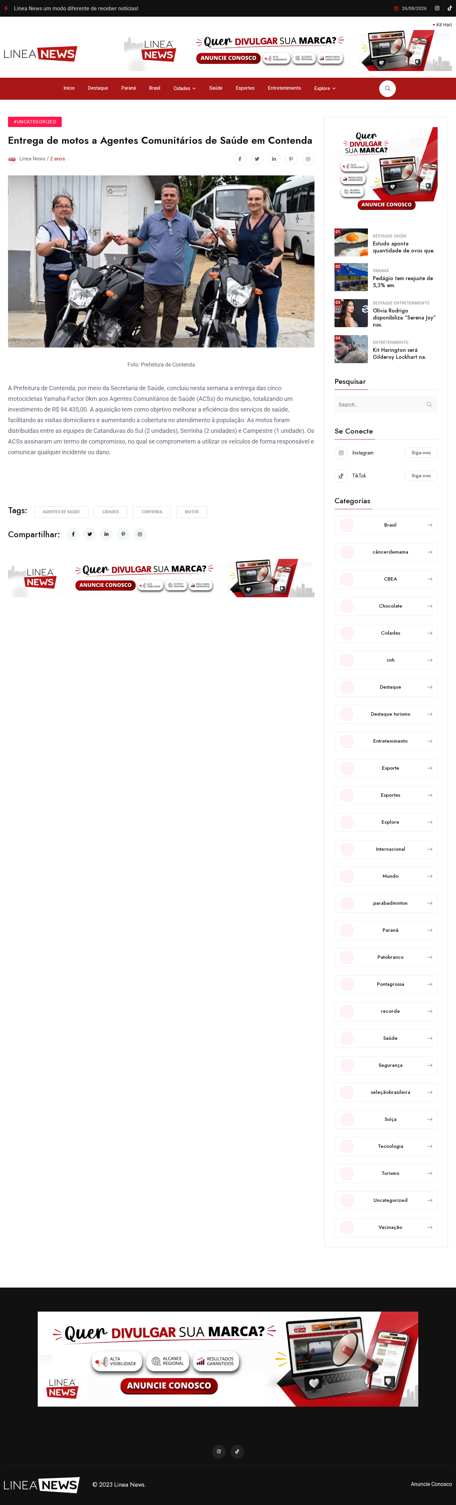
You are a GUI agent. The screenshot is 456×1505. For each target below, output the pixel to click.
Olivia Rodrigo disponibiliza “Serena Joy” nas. (404, 317)
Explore (322, 88)
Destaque (98, 88)
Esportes (245, 88)
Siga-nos (421, 452)
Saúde (216, 88)
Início (69, 88)
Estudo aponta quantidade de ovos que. (403, 247)
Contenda (152, 512)
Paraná (129, 88)
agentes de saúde (61, 512)
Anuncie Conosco (431, 1484)
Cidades (182, 88)
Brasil (154, 88)
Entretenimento (284, 88)
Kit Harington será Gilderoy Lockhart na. (399, 353)
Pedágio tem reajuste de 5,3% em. (403, 281)
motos (192, 512)
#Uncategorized (35, 121)
